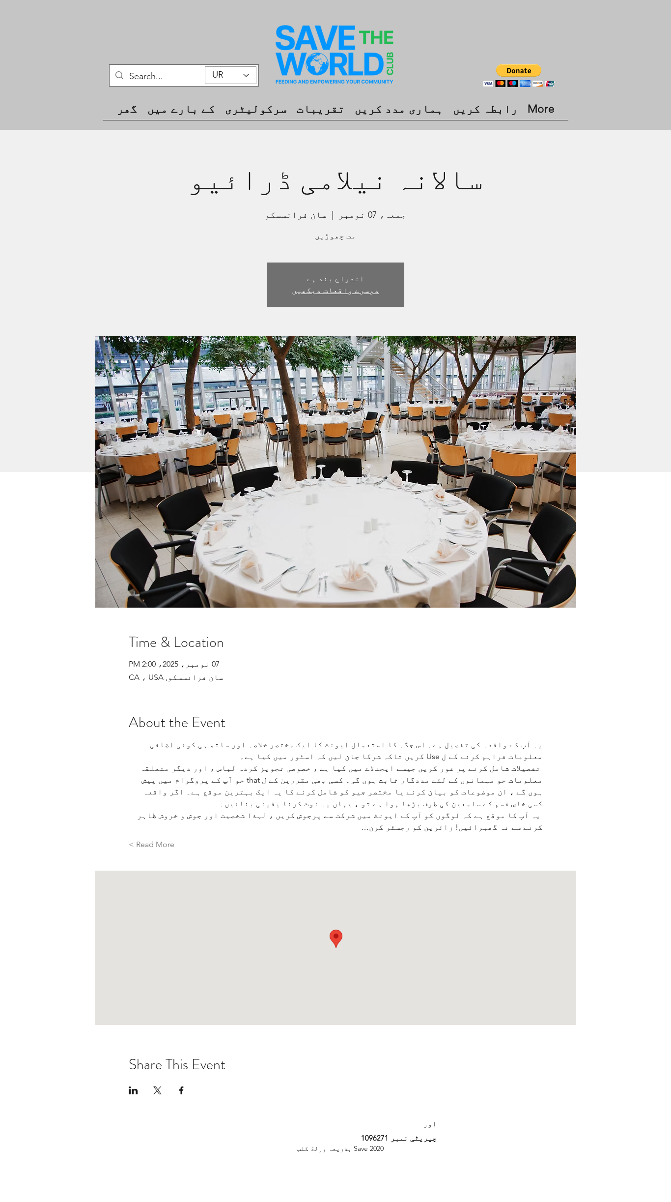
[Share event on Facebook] (181, 1090)
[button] (519, 75)
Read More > (151, 844)
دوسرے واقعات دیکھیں (335, 290)
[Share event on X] (157, 1090)
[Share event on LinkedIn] (133, 1090)
